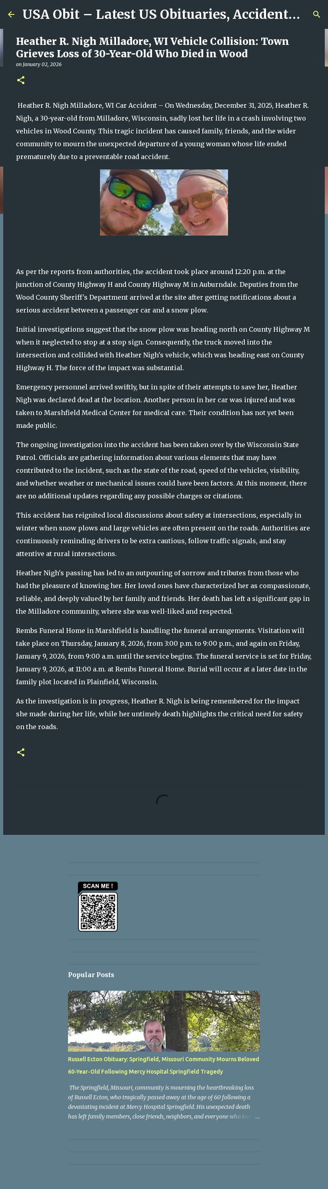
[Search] (317, 14)
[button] (21, 80)
